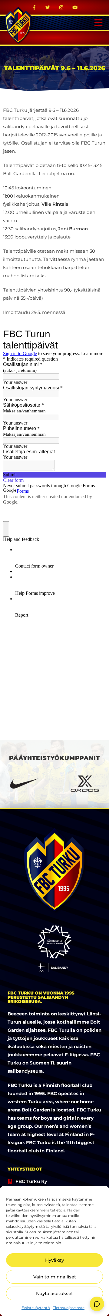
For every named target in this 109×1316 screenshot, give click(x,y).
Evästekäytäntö (35, 1307)
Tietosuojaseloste (68, 1307)
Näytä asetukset (54, 1293)
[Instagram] (61, 7)
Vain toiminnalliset (54, 1277)
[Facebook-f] (34, 7)
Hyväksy (54, 1260)
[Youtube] (75, 7)
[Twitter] (47, 7)
